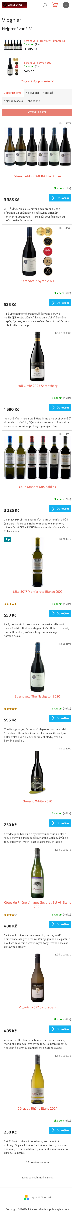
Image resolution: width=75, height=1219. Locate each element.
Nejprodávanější (13, 101)
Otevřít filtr (37, 112)
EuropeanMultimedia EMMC (38, 1178)
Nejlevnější (32, 93)
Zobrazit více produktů (35, 81)
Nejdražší (48, 93)
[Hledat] (45, 5)
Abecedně (34, 101)
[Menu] (66, 5)
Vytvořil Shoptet (41, 1198)
